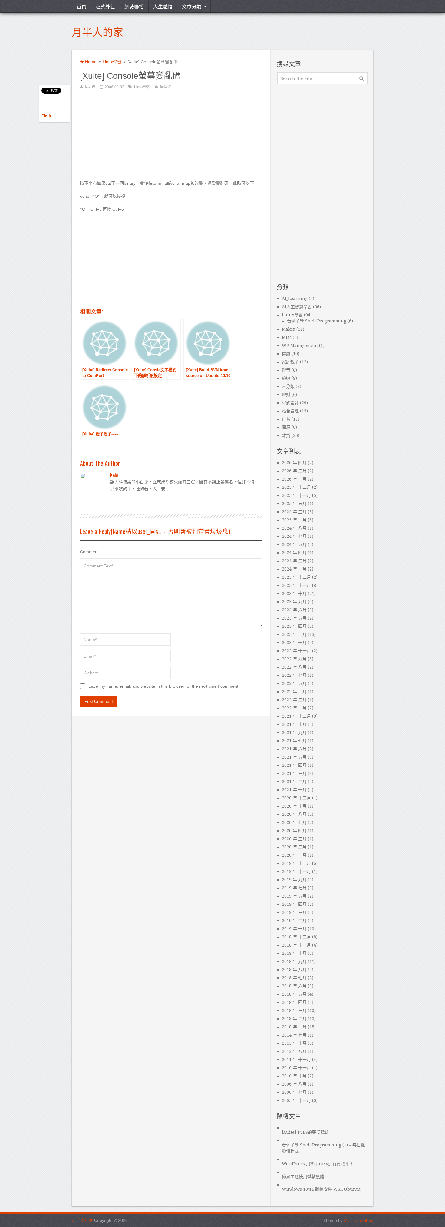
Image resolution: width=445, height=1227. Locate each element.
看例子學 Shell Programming (316, 321)
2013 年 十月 (294, 1043)
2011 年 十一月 (296, 1059)
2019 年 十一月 (296, 871)
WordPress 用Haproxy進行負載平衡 (318, 1163)
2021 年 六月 (294, 748)
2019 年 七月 (294, 887)
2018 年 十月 (294, 953)
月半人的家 (97, 31)
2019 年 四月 (294, 904)
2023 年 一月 (294, 642)
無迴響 (165, 87)
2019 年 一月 (294, 928)
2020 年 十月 (294, 806)
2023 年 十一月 (296, 585)
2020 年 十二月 (296, 797)
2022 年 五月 (294, 683)
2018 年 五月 (294, 994)
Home (90, 61)
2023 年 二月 (294, 634)
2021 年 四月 (294, 765)
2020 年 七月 (294, 822)
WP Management (300, 345)
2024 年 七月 (294, 536)
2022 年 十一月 (296, 650)
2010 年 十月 (294, 1075)
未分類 (288, 386)
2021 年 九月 (294, 732)
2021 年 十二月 (296, 716)
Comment (89, 551)
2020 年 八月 (294, 814)
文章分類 (191, 6)
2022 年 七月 (294, 675)
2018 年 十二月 (296, 936)
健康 (286, 353)
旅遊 (286, 378)
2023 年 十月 (294, 593)
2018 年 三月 (294, 1010)
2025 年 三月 (294, 511)
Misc (287, 337)
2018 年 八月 (294, 969)
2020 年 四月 (294, 830)
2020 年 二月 (294, 847)
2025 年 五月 (294, 503)
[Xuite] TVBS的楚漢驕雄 (305, 1132)
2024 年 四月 (294, 552)
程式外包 (105, 6)
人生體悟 (163, 6)
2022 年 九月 (294, 658)
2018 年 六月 (294, 986)
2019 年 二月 (294, 920)
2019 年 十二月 (296, 863)
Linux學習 (112, 61)
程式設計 (290, 402)
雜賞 (286, 435)
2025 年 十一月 (296, 495)
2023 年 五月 (294, 618)
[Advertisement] (171, 137)
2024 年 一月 (294, 569)
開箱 (286, 427)
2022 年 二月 (294, 699)
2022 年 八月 (294, 667)
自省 (286, 419)
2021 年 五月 (294, 757)
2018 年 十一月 (296, 945)
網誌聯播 (134, 6)
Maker (288, 329)
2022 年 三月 (294, 691)
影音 (286, 370)
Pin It (46, 116)
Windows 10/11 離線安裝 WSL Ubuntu (321, 1189)
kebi (114, 475)
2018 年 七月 (294, 977)
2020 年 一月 (294, 855)
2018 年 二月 (294, 1018)
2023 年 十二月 (296, 577)
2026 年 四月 (294, 462)
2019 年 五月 (294, 896)
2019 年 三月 (294, 912)
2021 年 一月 (294, 789)
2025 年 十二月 (296, 487)
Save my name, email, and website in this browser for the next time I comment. (163, 686)
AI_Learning (295, 298)
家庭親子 (290, 361)
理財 (286, 394)
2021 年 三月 (294, 773)
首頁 (81, 6)
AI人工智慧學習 (297, 306)
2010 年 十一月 (296, 1067)
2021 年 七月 (294, 740)
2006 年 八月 (294, 1084)
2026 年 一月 (294, 479)
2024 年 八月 (294, 528)
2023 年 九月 (294, 601)
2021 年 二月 (294, 781)
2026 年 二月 (294, 470)
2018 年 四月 (294, 1002)
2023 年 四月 (294, 626)
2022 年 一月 (294, 708)
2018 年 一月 (294, 1026)
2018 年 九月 (294, 961)
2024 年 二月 (294, 560)
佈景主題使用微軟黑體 (303, 1176)
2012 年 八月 (294, 1051)
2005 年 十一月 (296, 1100)
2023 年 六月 (294, 609)
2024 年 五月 (294, 544)
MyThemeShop (358, 1220)
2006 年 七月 (294, 1092)
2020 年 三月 (294, 838)
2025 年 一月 (294, 520)
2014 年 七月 (294, 1035)
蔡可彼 (89, 87)
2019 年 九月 (294, 879)
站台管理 (290, 410)
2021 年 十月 (294, 724)
